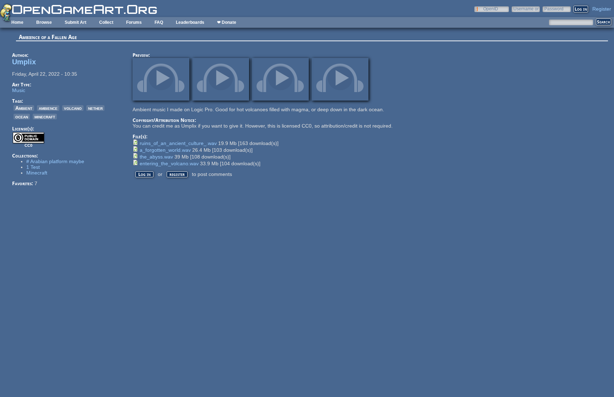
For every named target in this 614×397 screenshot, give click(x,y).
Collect (106, 22)
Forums (134, 22)
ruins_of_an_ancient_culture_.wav (178, 143)
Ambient (23, 108)
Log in (144, 174)
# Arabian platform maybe (55, 161)
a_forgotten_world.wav (165, 150)
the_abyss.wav (156, 157)
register (177, 174)
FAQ (159, 22)
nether (95, 108)
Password (554, 8)
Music (18, 90)
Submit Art (75, 22)
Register (601, 9)
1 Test (33, 167)
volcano (73, 108)
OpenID (490, 8)
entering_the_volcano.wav (169, 163)
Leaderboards (190, 22)
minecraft (44, 116)
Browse (44, 22)
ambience (48, 108)
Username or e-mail (526, 8)
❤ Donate (226, 22)
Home (17, 22)
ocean (21, 116)
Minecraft (36, 173)
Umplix (24, 62)
